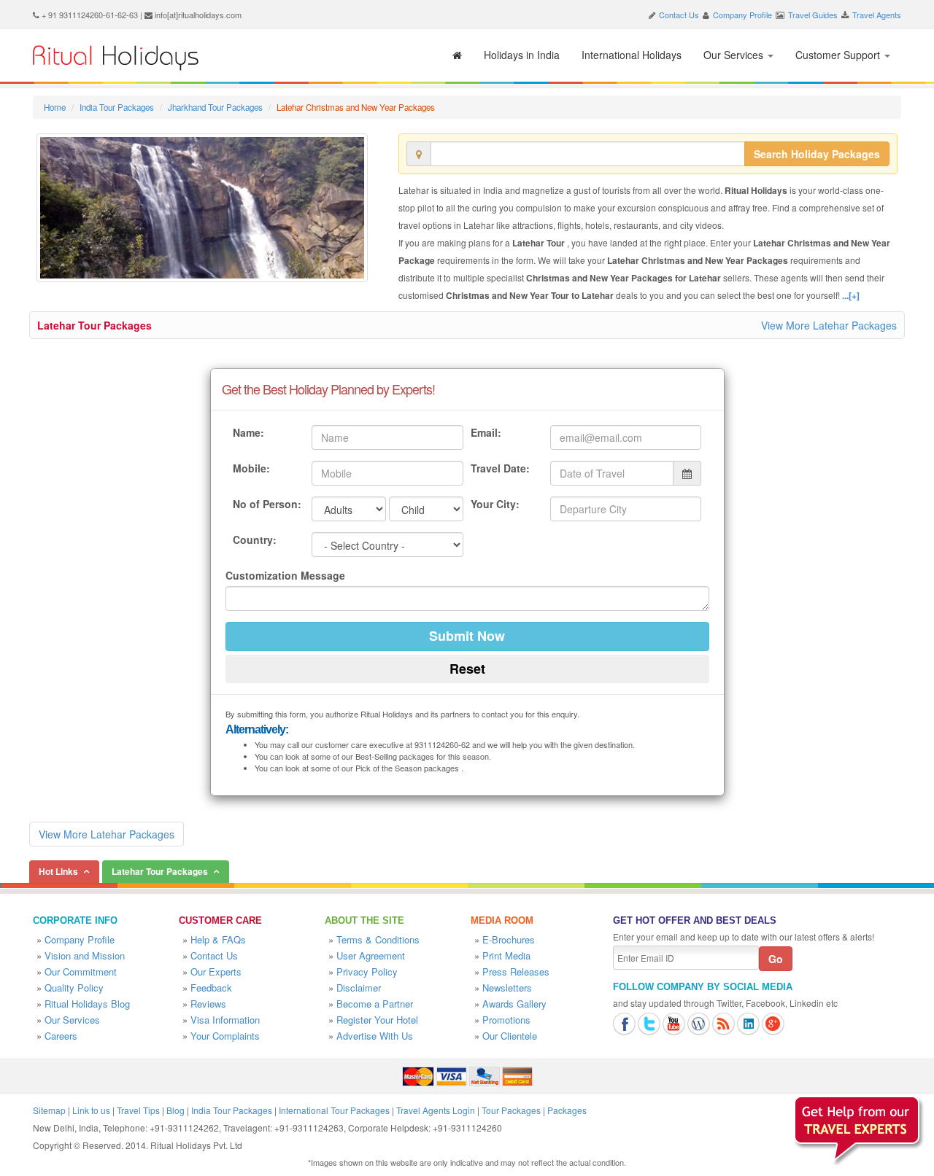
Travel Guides (813, 14)
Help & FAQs (218, 939)
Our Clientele (509, 1036)
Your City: (495, 504)
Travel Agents (876, 14)
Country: (255, 539)
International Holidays (632, 54)
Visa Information (225, 1020)
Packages (567, 1110)
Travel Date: (500, 468)
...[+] (851, 295)
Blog (175, 1110)
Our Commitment (81, 971)
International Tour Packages (334, 1110)
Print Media (506, 955)
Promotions (506, 1020)
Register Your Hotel (377, 1020)
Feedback (211, 987)
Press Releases (515, 971)
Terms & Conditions (378, 939)
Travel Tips (138, 1110)
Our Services (734, 54)
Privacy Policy (367, 971)
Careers (61, 1036)
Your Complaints (225, 1036)
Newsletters (507, 987)
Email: (486, 432)
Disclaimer (358, 987)
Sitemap (49, 1110)
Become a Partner (374, 1003)
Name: (248, 432)
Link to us (91, 1110)
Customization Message (285, 575)
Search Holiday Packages (817, 154)
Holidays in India (522, 54)
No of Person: (267, 504)
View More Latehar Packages (829, 325)
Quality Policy (74, 987)
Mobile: (251, 468)
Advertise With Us (374, 1036)
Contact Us (679, 14)
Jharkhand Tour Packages (215, 107)
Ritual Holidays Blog (87, 1003)
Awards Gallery (514, 1003)
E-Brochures (508, 939)
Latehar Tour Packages (94, 325)
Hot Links (58, 871)
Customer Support (839, 54)
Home (55, 107)
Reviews (208, 1003)
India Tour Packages (117, 107)
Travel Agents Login (435, 1110)
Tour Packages (511, 1110)
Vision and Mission (85, 955)
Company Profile (742, 14)
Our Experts (216, 971)
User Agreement (370, 955)
